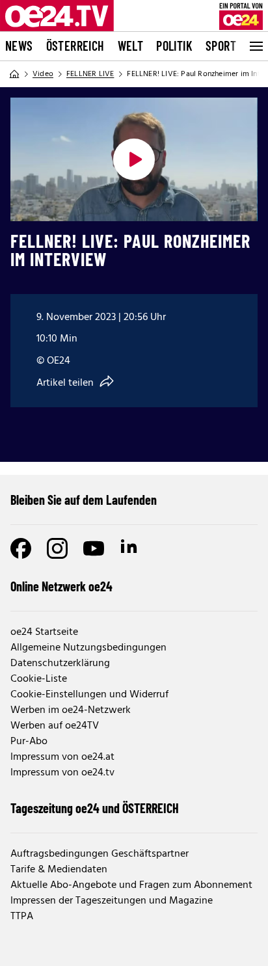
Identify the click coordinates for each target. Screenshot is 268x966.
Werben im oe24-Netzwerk (70, 710)
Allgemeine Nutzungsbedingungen (88, 647)
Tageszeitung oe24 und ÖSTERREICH (94, 808)
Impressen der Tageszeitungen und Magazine (111, 900)
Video (43, 74)
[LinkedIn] (130, 548)
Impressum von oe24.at (62, 757)
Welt (131, 45)
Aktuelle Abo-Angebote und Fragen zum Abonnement (131, 885)
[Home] (14, 74)
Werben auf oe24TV (54, 726)
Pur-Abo (28, 741)
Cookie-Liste (38, 679)
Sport (221, 45)
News (19, 45)
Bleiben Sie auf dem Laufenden (83, 499)
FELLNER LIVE (90, 74)
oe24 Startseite (44, 632)
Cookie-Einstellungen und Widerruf (89, 694)
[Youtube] (93, 548)
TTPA (21, 916)
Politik (174, 45)
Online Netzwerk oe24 (61, 586)
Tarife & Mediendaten (58, 869)
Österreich (75, 45)
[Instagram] (57, 548)
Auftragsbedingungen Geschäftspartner (99, 854)
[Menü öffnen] (255, 46)
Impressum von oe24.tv (62, 772)
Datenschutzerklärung (60, 663)
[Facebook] (20, 548)
